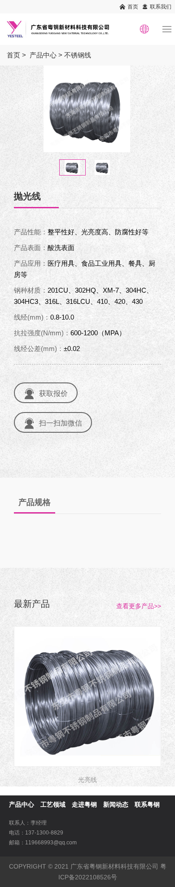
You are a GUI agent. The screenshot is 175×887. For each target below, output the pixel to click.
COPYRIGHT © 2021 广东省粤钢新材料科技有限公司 (83, 866)
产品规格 (34, 502)
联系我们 (160, 7)
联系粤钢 (147, 804)
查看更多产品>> (138, 606)
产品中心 (43, 55)
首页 (132, 7)
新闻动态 (115, 804)
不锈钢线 (77, 55)
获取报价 (53, 393)
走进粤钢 (84, 804)
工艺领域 (53, 804)
